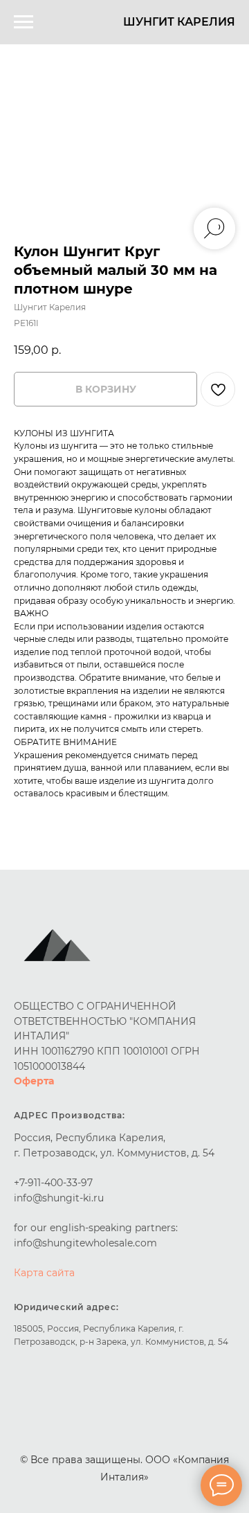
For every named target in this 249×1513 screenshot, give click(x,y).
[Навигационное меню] (23, 22)
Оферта (34, 1081)
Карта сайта (44, 1272)
